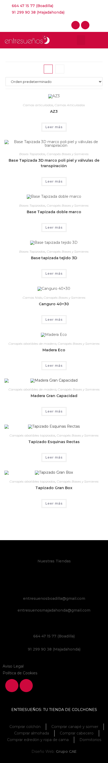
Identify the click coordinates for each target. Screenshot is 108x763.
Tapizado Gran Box (53, 487)
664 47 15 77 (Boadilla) (54, 636)
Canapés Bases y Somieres (68, 154)
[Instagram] (85, 25)
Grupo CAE (66, 751)
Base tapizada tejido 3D (54, 258)
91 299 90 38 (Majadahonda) (54, 649)
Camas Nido (32, 297)
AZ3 (54, 111)
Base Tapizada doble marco (54, 212)
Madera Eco (53, 350)
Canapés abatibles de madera (32, 344)
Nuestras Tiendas (54, 561)
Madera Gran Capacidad (54, 395)
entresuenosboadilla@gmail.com (54, 598)
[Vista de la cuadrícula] (48, 69)
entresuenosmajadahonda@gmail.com (54, 610)
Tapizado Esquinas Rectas (54, 441)
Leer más (54, 127)
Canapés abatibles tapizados (32, 435)
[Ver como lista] (59, 69)
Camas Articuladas (70, 105)
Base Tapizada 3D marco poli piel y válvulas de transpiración (54, 163)
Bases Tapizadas (32, 154)
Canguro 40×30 (54, 304)
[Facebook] (75, 25)
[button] (81, 40)
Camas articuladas (38, 105)
